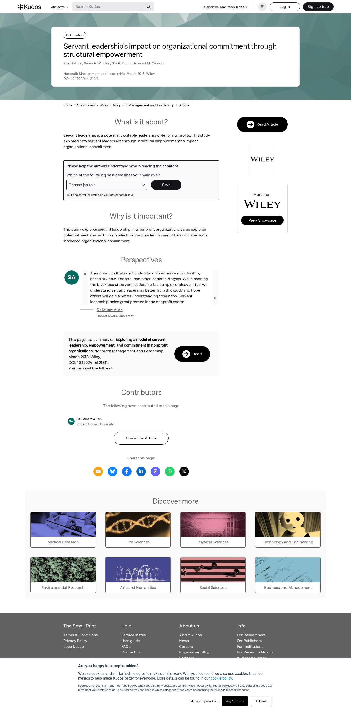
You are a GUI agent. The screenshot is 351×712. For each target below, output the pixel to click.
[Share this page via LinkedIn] (141, 471)
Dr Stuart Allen (110, 310)
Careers (186, 646)
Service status (133, 635)
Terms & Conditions (80, 635)
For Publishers (249, 640)
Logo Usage (73, 646)
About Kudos (190, 635)
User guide (130, 640)
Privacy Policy (75, 640)
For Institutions (250, 646)
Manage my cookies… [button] (204, 701)
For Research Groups (255, 652)
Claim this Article (141, 438)
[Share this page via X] (184, 471)
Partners (186, 658)
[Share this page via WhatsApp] (170, 471)
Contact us (130, 652)
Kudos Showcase (252, 658)
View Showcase (262, 220)
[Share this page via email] (98, 471)
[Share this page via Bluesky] (112, 471)
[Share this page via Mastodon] (155, 471)
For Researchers (251, 635)
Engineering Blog (194, 652)
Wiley (104, 105)
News (184, 640)
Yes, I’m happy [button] (235, 701)
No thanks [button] (261, 701)
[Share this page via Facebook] (127, 471)
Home (67, 105)
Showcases (86, 105)
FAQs (126, 646)
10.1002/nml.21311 (84, 78)
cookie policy (221, 678)
